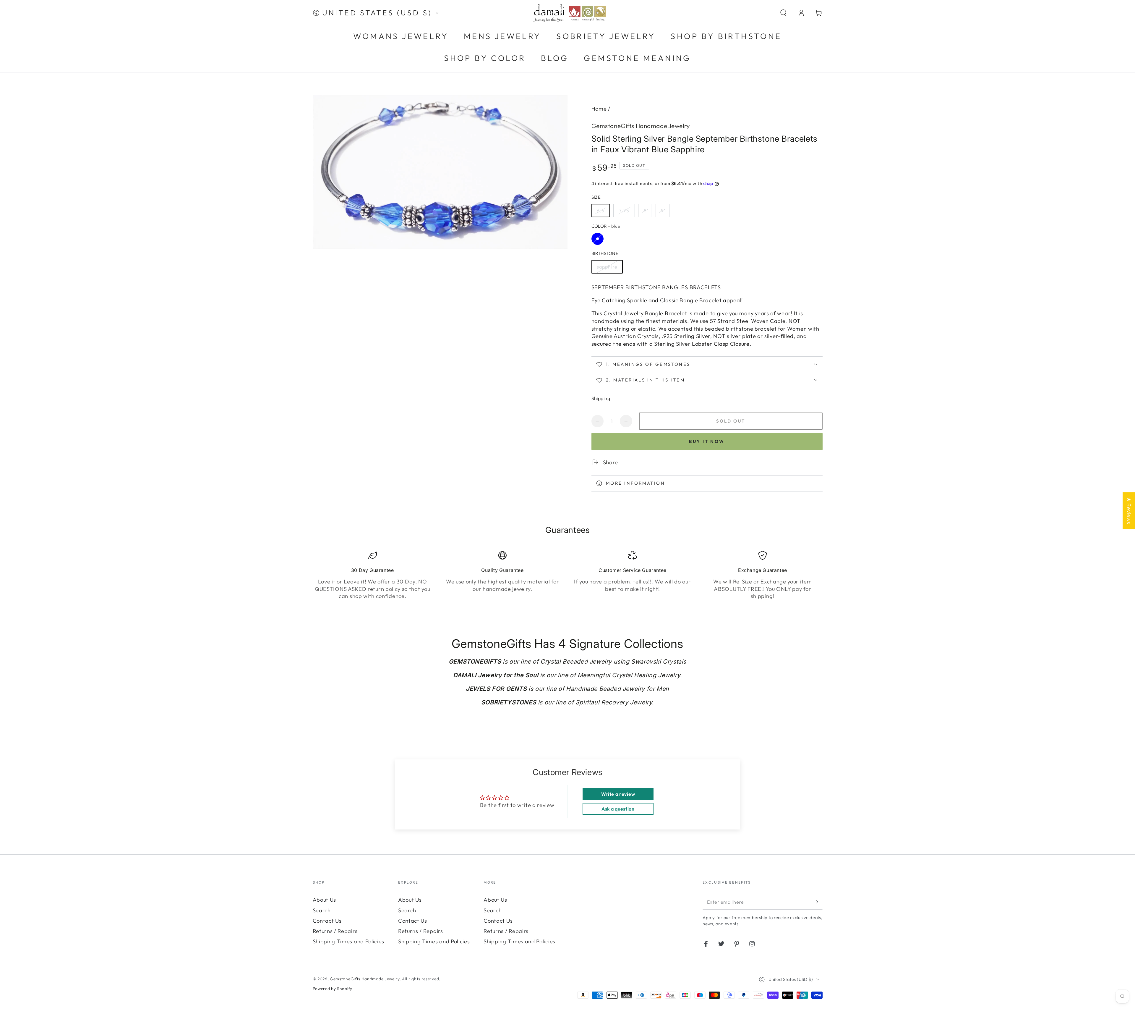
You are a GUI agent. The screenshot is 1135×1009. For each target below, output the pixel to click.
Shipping (600, 398)
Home (599, 108)
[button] (783, 12)
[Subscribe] (818, 901)
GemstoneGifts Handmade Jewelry (640, 126)
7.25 (624, 211)
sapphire (607, 267)
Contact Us (327, 920)
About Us (324, 899)
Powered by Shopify (332, 988)
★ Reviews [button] (1129, 510)
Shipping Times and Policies (349, 941)
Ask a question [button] (618, 809)
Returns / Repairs (335, 931)
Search (322, 910)
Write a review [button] (618, 794)
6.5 (600, 211)
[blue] (597, 239)
